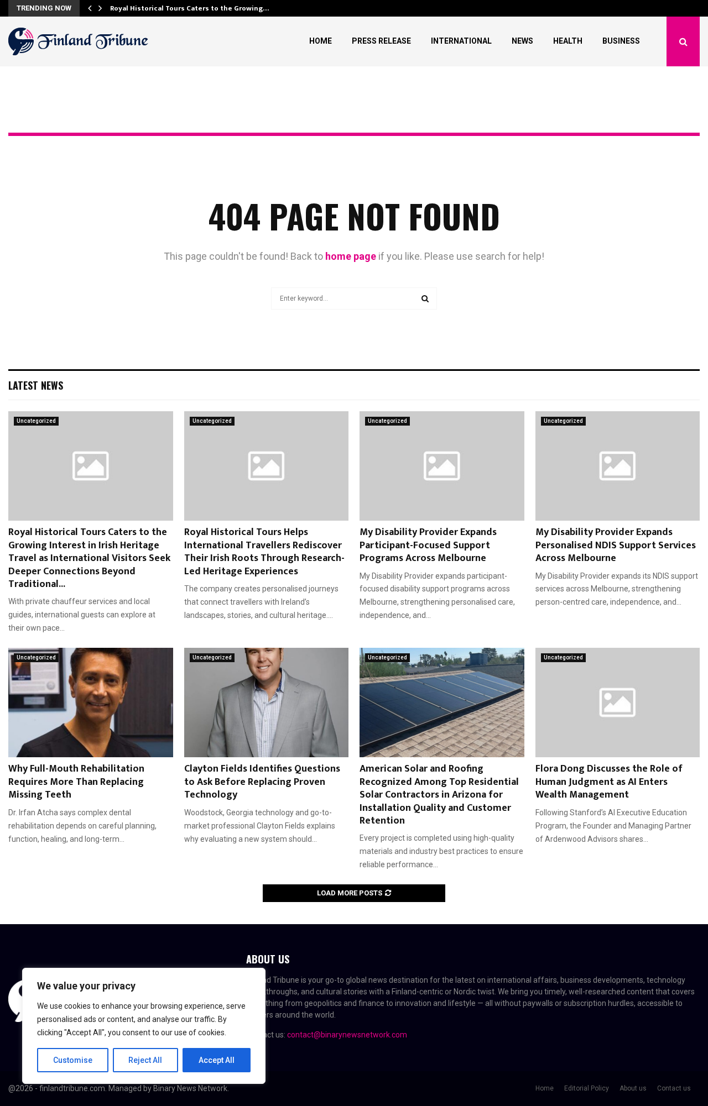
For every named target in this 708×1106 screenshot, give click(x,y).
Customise (72, 1060)
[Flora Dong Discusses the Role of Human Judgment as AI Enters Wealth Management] (617, 702)
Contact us (674, 1088)
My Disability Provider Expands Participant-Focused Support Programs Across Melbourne (428, 545)
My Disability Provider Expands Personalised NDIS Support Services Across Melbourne (615, 545)
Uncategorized (36, 421)
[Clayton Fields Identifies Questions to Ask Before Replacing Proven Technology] (266, 702)
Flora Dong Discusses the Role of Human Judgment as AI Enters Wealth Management (609, 782)
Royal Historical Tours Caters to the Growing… (189, 8)
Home (320, 40)
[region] (144, 1026)
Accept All (217, 1060)
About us (633, 1088)
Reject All (145, 1060)
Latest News (35, 385)
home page (350, 256)
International (461, 40)
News (522, 40)
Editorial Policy (586, 1088)
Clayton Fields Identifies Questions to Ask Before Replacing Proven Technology (262, 782)
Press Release (381, 40)
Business (621, 40)
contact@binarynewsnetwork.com (347, 1034)
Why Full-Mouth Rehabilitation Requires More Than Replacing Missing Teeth (76, 782)
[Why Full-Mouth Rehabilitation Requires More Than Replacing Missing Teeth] (90, 702)
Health (567, 40)
